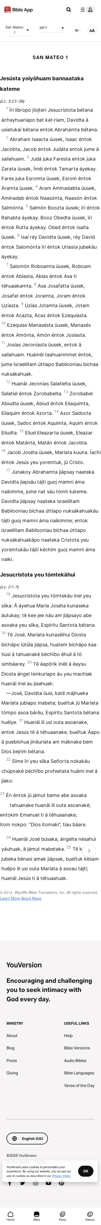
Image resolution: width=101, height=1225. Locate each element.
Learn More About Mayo (20, 898)
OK (85, 1171)
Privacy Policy (61, 1175)
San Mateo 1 (14, 30)
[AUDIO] (76, 30)
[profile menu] (86, 9)
